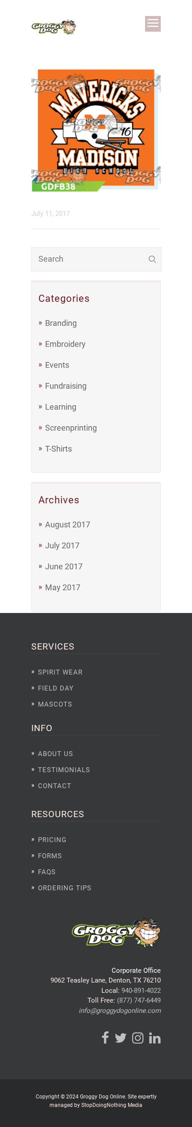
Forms (50, 856)
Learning (60, 406)
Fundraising (66, 386)
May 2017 (62, 587)
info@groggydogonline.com (120, 1011)
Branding (61, 323)
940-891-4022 (141, 991)
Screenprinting (71, 427)
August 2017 (67, 524)
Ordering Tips (65, 888)
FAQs (47, 872)
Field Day (56, 688)
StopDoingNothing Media (111, 1105)
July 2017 (62, 545)
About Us (55, 754)
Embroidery (65, 344)
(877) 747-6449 (139, 1000)
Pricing (52, 840)
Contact (54, 786)
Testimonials (64, 770)
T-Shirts (58, 448)
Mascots (55, 704)
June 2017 (64, 566)
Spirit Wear (60, 672)
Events (57, 365)
